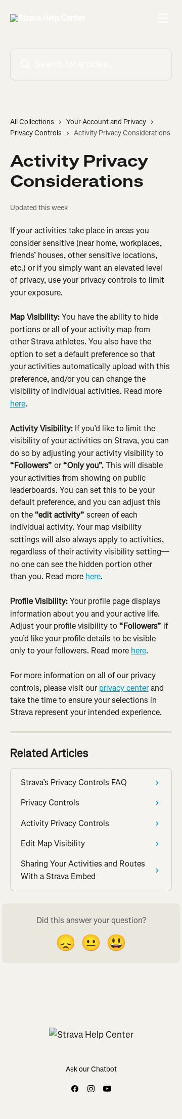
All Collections (32, 122)
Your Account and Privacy (106, 122)
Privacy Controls (36, 133)
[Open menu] (163, 18)
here (17, 403)
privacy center (124, 688)
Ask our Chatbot (91, 1069)
